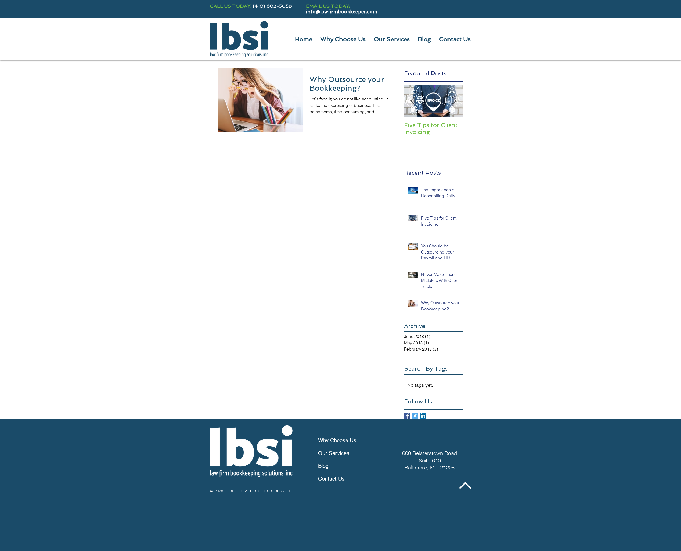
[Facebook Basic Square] (407, 416)
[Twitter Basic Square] (415, 416)
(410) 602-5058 (272, 6)
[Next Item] (454, 101)
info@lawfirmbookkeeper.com (341, 11)
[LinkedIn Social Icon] (423, 416)
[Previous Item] (412, 101)
